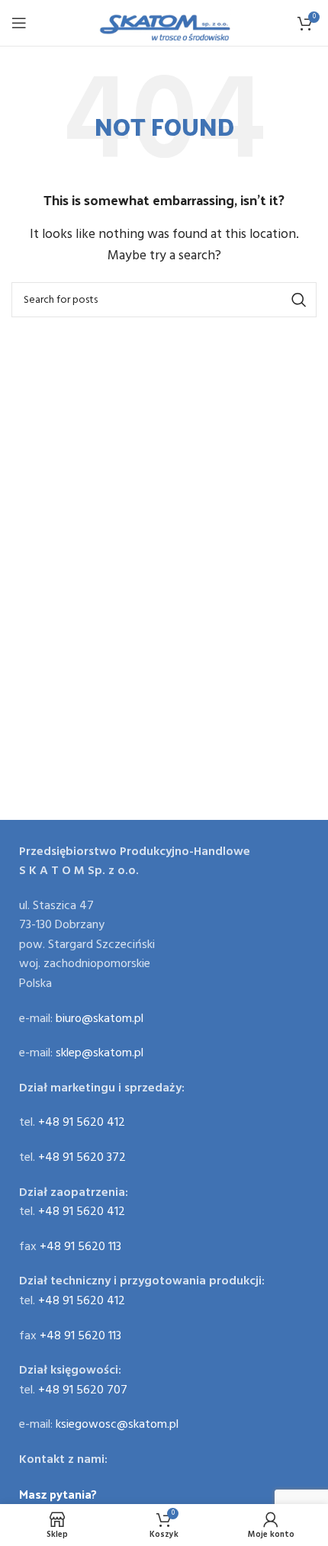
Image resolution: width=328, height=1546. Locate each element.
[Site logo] (164, 23)
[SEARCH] (299, 299)
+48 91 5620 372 (82, 1158)
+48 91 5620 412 (81, 1123)
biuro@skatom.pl (99, 1019)
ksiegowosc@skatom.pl (117, 1425)
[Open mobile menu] (19, 23)
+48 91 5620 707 (82, 1390)
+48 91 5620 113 (80, 1247)
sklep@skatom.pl (99, 1053)
